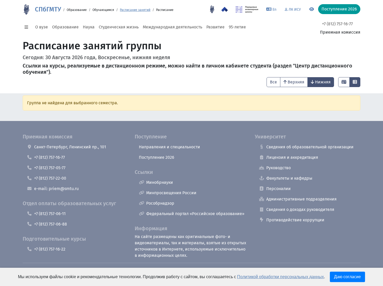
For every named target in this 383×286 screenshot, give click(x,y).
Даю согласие (347, 277)
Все (273, 82)
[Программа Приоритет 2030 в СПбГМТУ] (224, 9)
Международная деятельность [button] (172, 27)
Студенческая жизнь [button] (119, 27)
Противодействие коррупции (295, 219)
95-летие (237, 27)
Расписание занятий (135, 10)
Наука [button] (89, 27)
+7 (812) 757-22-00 (50, 178)
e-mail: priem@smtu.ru (56, 188)
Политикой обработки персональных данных (280, 277)
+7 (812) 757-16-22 (49, 249)
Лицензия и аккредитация (292, 157)
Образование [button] (65, 27)
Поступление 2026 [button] (339, 9)
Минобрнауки (159, 182)
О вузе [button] (41, 27)
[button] (28, 27)
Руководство (278, 167)
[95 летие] (212, 9)
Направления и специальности (169, 146)
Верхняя (296, 82)
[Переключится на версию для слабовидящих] (311, 9)
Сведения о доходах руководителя (300, 209)
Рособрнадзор (160, 203)
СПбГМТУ (48, 9)
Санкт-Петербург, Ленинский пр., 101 (70, 146)
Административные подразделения (301, 199)
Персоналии (278, 188)
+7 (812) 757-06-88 (50, 224)
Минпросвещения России (171, 192)
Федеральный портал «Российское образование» (195, 213)
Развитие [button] (215, 27)
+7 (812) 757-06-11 (50, 213)
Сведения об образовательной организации (310, 146)
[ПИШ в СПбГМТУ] (247, 9)
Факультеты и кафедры (289, 178)
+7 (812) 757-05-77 (49, 167)
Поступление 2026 (156, 157)
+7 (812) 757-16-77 (337, 23)
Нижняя (323, 82)
